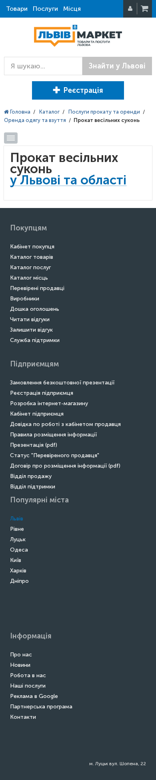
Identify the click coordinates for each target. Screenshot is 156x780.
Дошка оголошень (34, 309)
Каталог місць (29, 277)
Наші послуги (28, 685)
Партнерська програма (41, 706)
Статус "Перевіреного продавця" (54, 455)
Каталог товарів (31, 257)
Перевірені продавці (37, 288)
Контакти (23, 717)
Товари (17, 8)
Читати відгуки (30, 319)
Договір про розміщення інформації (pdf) (65, 465)
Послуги (45, 8)
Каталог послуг (30, 267)
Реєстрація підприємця (41, 393)
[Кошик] (145, 8)
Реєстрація (83, 90)
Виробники (24, 298)
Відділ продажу (31, 476)
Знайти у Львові (117, 66)
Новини (20, 665)
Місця (72, 8)
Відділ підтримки (32, 486)
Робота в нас (28, 675)
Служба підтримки (35, 340)
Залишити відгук (31, 329)
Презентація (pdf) (33, 445)
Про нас (21, 654)
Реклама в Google (34, 696)
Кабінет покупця (32, 246)
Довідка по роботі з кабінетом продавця (65, 424)
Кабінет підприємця (37, 413)
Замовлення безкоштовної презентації (62, 382)
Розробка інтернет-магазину (49, 403)
